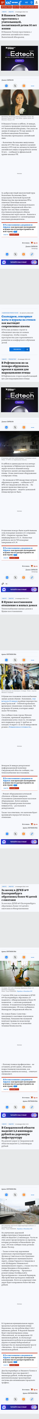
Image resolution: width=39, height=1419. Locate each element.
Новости (16, 7)
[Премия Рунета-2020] (20, 2)
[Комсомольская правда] (12, 2)
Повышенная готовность (19, 727)
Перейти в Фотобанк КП (24, 991)
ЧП (6, 584)
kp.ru (36, 243)
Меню (2, 2)
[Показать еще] (32, 85)
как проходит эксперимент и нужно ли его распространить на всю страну (19, 228)
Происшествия (12, 359)
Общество (11, 11)
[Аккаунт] (36, 2)
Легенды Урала (6, 7)
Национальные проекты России (10, 312)
